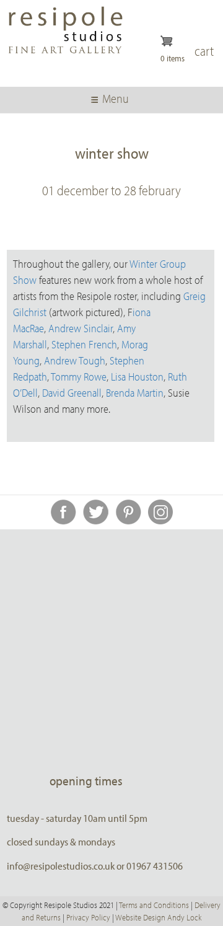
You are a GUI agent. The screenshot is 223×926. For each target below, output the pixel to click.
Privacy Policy (88, 917)
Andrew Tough (74, 360)
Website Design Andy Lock (158, 917)
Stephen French (84, 344)
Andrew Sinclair (80, 328)
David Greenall (72, 393)
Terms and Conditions (154, 905)
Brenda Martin (135, 393)
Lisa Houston (137, 376)
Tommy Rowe (79, 376)
